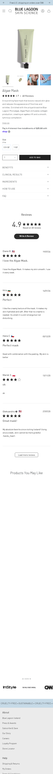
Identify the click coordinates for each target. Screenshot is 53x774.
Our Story (6, 733)
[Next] (49, 2)
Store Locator (8, 748)
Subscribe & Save (10, 728)
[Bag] (49, 11)
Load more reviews (26, 455)
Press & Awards (9, 723)
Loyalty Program (9, 743)
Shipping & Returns (11, 763)
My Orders (6, 769)
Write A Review (26, 236)
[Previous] (3, 2)
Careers (5, 738)
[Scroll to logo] (9, 691)
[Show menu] (4, 11)
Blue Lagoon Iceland (11, 718)
